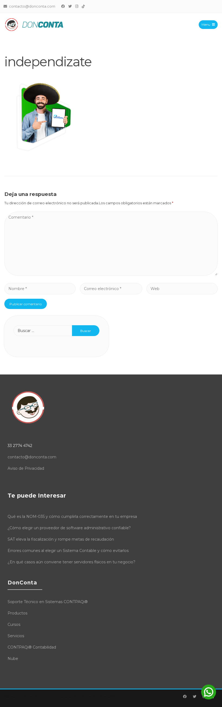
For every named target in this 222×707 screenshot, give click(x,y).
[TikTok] (83, 6)
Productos (17, 613)
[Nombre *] (40, 288)
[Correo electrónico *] (111, 288)
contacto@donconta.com (32, 457)
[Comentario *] (111, 274)
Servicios (16, 635)
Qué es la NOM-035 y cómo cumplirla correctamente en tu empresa (72, 516)
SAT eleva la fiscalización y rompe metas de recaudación (61, 539)
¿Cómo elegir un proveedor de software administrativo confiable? (69, 527)
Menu (205, 24)
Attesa (10, 696)
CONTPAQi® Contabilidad (32, 647)
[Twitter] (70, 6)
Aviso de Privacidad (26, 468)
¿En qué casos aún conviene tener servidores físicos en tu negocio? (71, 562)
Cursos (14, 624)
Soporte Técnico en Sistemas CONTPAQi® (48, 601)
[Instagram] (77, 6)
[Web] (182, 288)
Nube (13, 658)
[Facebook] (63, 6)
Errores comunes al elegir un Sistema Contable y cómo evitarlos (68, 550)
